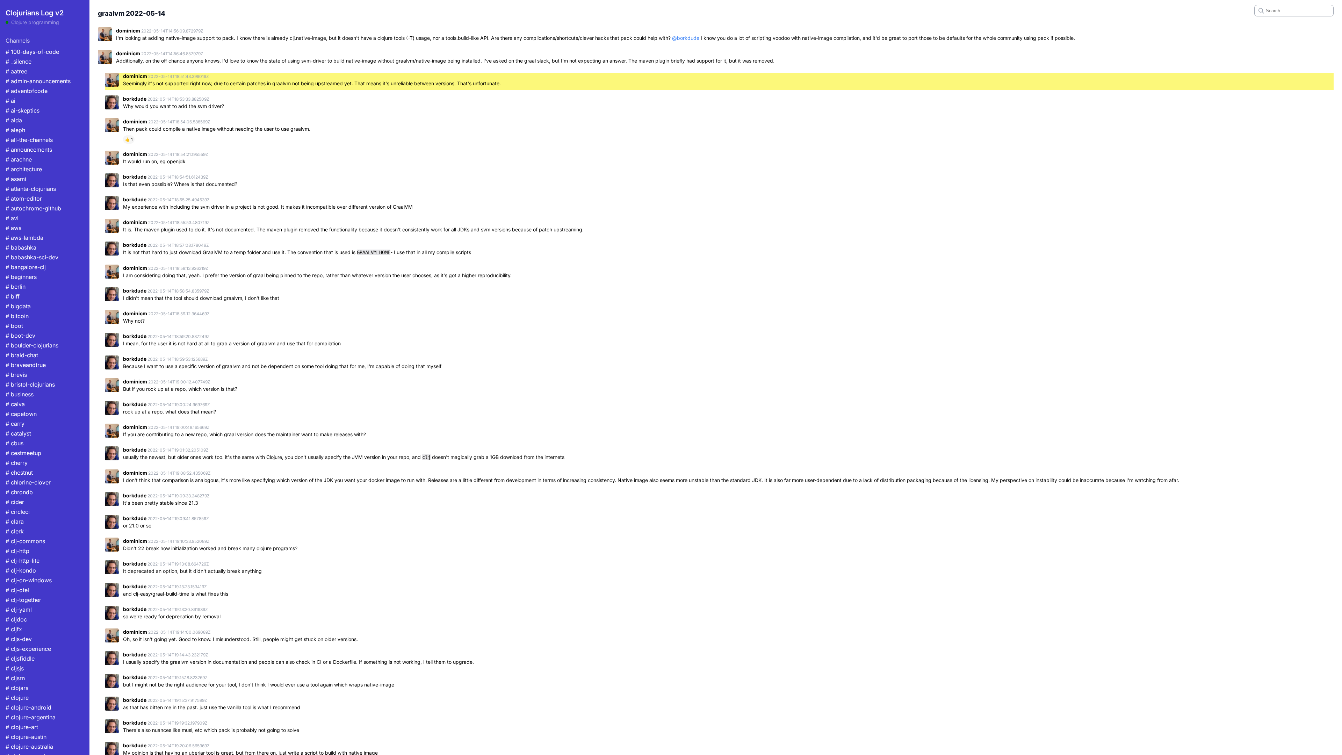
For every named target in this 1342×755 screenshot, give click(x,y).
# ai (10, 100)
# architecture (24, 169)
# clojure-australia (29, 746)
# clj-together (23, 599)
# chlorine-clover (28, 482)
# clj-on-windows (29, 580)
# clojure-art (22, 727)
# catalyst (18, 433)
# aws (13, 227)
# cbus (14, 443)
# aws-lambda (24, 237)
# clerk (15, 531)
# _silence (18, 61)
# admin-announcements (38, 81)
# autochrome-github (33, 208)
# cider (15, 501)
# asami (16, 178)
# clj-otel (17, 590)
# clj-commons (25, 541)
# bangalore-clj (26, 267)
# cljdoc (16, 619)
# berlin (16, 286)
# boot (14, 325)
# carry (15, 423)
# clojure (17, 697)
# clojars (17, 687)
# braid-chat (22, 355)
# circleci (18, 511)
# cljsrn (15, 678)
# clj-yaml (19, 609)
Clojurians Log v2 (35, 13)
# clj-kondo (21, 570)
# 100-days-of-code (32, 51)
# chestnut (19, 472)
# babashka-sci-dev (32, 257)
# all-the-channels (29, 139)
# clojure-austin (26, 736)
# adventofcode (27, 90)
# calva (15, 404)
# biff (13, 296)
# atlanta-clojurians (31, 188)
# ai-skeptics (22, 110)
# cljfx (14, 629)
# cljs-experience (28, 648)
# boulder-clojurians (32, 345)
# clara (15, 521)
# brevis (16, 374)
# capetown (21, 413)
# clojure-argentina (31, 717)
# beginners (21, 276)
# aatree (16, 71)
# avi (12, 218)
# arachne (19, 159)
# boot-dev (20, 335)
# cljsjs (15, 668)
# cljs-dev (19, 638)
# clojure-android (28, 707)
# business (20, 394)
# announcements (29, 149)
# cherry (17, 462)
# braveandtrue (26, 364)
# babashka (21, 247)
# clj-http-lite (22, 560)
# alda (14, 120)
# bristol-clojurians (30, 384)
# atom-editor (24, 198)
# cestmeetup (23, 453)
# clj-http (17, 550)
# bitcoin (17, 315)
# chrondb (19, 492)
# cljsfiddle (20, 658)
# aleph (15, 130)
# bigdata (18, 306)
